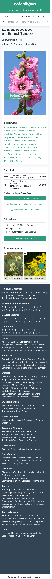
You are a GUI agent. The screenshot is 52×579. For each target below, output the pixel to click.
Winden (39, 420)
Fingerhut (6, 379)
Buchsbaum (20, 359)
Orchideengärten (22, 501)
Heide (24, 382)
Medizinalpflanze (29, 140)
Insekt (36, 137)
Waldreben (29, 420)
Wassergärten (8, 507)
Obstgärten (7, 501)
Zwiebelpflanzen (28, 298)
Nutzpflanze (33, 144)
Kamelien (6, 365)
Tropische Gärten (26, 504)
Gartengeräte (32, 515)
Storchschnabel (23, 396)
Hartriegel (6, 347)
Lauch (41, 405)
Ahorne (5, 341)
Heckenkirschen (9, 362)
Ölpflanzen (24, 463)
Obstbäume (7, 350)
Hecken (22, 518)
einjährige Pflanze (12, 134)
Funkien (31, 379)
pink (35, 147)
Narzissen (13, 408)
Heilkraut (39, 134)
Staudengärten (9, 504)
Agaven (5, 449)
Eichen (36, 341)
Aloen (13, 449)
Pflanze (16, 147)
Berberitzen (7, 359)
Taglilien (36, 396)
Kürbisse (6, 463)
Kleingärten (7, 495)
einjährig (31, 130)
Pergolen (16, 521)
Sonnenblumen (9, 394)
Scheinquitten (8, 368)
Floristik (21, 472)
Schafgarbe (36, 388)
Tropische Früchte (27, 440)
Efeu (4, 420)
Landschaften (36, 533)
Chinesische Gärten (26, 489)
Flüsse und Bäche (10, 533)
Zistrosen (42, 368)
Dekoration (15, 292)
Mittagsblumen (35, 449)
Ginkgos (41, 344)
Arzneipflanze (32, 127)
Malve (17, 140)
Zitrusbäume (40, 350)
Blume (43, 127)
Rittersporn (16, 388)
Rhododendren (30, 365)
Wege (29, 524)
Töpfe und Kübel (17, 524)
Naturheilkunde (11, 144)
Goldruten (6, 382)
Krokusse (32, 405)
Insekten (24, 533)
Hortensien (24, 362)
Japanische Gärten (37, 492)
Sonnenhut (37, 394)
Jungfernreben (15, 420)
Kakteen (22, 449)
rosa (35, 150)
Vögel (11, 536)
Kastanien (17, 347)
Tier (28, 157)
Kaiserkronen (20, 405)
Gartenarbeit (18, 515)
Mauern (41, 518)
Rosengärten (38, 501)
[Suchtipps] (47, 22)
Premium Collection (23, 150)
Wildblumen (29, 536)
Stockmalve (9, 157)
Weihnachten (38, 481)
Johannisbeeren (38, 362)
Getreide (6, 460)
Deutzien (32, 359)
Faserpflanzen (24, 457)
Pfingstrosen (25, 385)
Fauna (24, 134)
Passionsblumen (9, 437)
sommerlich (30, 154)
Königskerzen (35, 382)
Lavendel (6, 385)
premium (8, 150)
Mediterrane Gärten (11, 498)
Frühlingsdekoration (36, 472)
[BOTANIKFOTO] (25, 4)
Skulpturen (38, 521)
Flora (31, 134)
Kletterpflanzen (38, 292)
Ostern (23, 478)
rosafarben (9, 154)
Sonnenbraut (24, 394)
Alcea (6, 127)
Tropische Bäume (27, 437)
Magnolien (38, 347)
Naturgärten (28, 498)
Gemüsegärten (9, 492)
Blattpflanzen (19, 431)
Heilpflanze (9, 137)
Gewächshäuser (9, 518)
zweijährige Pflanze (13, 161)
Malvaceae (9, 140)
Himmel (19, 137)
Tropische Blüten (9, 440)
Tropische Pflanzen (10, 298)
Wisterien (6, 423)
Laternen (32, 518)
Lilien (4, 408)
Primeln (5, 388)
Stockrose (20, 157)
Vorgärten (40, 504)
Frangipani (7, 434)
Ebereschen (25, 341)
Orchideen (18, 434)
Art (23, 127)
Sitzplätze (26, 521)
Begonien (6, 431)
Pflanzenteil (26, 147)
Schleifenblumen (9, 391)
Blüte (14, 130)
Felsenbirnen (21, 344)
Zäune (37, 524)
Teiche (5, 524)
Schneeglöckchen (28, 408)
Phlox (36, 385)
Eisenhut (41, 376)
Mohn (15, 385)
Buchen (14, 341)
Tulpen (25, 411)
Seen (4, 536)
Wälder (19, 536)
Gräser (16, 382)
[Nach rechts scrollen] (41, 266)
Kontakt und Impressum (30, 577)
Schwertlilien (25, 391)
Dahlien (31, 376)
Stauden (20, 295)
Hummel (28, 137)
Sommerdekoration (11, 481)
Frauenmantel (19, 379)
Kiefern (27, 347)
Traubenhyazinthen (11, 411)
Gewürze (16, 460)
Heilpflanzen (28, 460)
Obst (14, 463)
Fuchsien (42, 359)
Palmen (29, 434)
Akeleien (6, 376)
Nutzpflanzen (8, 295)
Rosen (42, 365)
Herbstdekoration (10, 478)
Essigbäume (7, 344)
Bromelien (31, 431)
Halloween (23, 475)
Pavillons (6, 521)
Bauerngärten (8, 489)
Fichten (32, 344)
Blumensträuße (9, 472)
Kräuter (39, 460)
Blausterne (7, 405)
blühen (7, 130)
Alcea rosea (15, 127)
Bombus (22, 130)
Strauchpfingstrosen (26, 368)
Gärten (26, 292)
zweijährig (36, 157)
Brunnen (6, 515)
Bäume (5, 292)
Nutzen (23, 144)
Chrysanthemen (19, 376)
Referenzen (12, 577)
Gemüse (37, 457)
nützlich (7, 147)
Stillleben (26, 481)
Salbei (26, 388)
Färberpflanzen (9, 457)
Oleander (16, 365)
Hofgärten (22, 492)
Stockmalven (8, 396)
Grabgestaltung (9, 475)
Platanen (19, 350)
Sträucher (30, 295)
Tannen (28, 350)
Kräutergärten (21, 495)
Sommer (19, 154)
